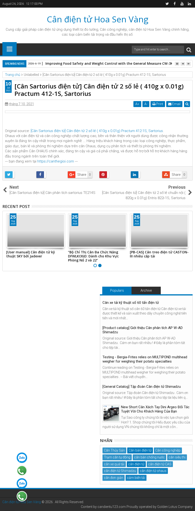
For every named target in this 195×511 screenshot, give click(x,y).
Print (159, 104)
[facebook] (174, 4)
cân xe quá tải (114, 464)
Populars (117, 290)
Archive (146, 290)
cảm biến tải (136, 478)
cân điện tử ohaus (153, 471)
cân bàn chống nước (149, 457)
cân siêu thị (177, 457)
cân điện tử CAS (159, 464)
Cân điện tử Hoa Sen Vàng (97, 19)
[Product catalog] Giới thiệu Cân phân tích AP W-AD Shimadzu (142, 330)
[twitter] (167, 4)
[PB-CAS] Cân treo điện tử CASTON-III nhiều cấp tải (159, 254)
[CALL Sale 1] (22, 470)
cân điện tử (46, 29)
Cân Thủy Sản (114, 450)
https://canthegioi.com (55, 161)
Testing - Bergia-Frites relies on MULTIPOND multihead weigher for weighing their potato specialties (144, 359)
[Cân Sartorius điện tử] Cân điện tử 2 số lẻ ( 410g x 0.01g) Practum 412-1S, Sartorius (97, 131)
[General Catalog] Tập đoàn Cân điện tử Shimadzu (141, 386)
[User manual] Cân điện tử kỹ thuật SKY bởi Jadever (30, 254)
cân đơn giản (113, 478)
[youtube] (182, 4)
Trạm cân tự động (117, 457)
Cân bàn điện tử (140, 450)
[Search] (189, 50)
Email (175, 104)
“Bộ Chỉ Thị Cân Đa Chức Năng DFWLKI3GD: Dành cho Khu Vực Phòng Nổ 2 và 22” (93, 256)
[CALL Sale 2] (22, 496)
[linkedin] (189, 4)
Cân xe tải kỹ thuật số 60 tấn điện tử (130, 302)
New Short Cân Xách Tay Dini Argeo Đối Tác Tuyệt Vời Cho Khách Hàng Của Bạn (155, 409)
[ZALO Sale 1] (22, 457)
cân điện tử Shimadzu (120, 471)
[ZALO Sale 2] (22, 483)
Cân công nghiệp (167, 450)
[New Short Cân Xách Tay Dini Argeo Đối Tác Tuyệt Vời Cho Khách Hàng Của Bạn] (111, 413)
